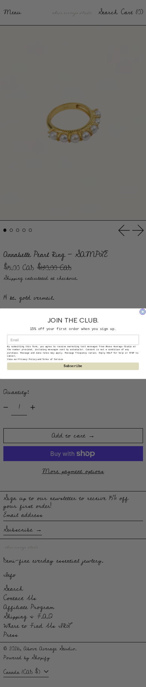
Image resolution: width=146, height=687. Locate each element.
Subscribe (73, 366)
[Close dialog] (143, 312)
